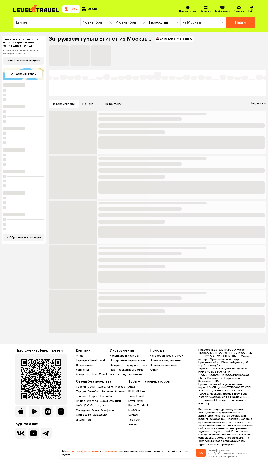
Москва (120, 386)
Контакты (82, 369)
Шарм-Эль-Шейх (111, 400)
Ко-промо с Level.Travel (91, 374)
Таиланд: (82, 396)
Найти (240, 22)
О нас (79, 355)
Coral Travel (136, 396)
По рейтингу (113, 103)
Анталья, (107, 391)
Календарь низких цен (124, 355)
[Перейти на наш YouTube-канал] (33, 433)
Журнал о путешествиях (126, 374)
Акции (154, 369)
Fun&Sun (134, 410)
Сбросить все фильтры (25, 237)
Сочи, (92, 386)
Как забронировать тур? (166, 355)
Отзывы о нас (85, 365)
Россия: (81, 386)
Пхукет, (94, 396)
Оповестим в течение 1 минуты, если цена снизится (21, 52)
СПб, (110, 386)
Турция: (81, 391)
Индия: (81, 419)
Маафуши (107, 410)
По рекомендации (64, 103)
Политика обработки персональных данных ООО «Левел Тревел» (222, 455)
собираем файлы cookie (83, 451)
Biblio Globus (136, 391)
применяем (109, 451)
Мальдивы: (83, 410)
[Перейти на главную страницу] (36, 9)
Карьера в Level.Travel (90, 360)
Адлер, (102, 386)
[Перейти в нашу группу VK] (20, 433)
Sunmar (133, 415)
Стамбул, (94, 391)
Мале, (96, 410)
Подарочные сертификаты (128, 360)
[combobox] (46, 22)
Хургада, (93, 400)
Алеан (132, 424)
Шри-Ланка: (84, 415)
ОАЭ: (79, 405)
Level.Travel (135, 400)
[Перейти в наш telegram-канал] (46, 433)
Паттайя (106, 396)
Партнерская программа (126, 369)
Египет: (81, 400)
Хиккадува (100, 415)
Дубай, (89, 405)
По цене (87, 103)
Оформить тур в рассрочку (128, 365)
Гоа (89, 419)
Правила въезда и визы (165, 360)
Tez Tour (134, 419)
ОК (201, 452)
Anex (131, 386)
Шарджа (100, 405)
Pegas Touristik (138, 405)
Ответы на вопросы (163, 365)
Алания (120, 391)
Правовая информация (214, 450)
